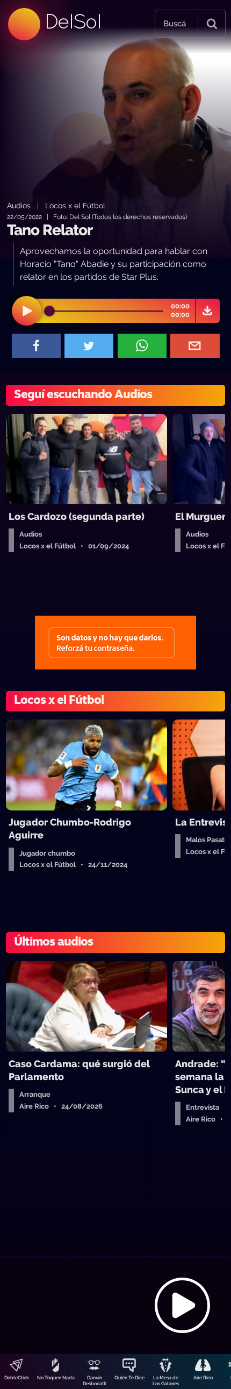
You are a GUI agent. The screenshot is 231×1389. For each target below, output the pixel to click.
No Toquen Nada (56, 1377)
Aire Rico (203, 1377)
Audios (19, 205)
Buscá (174, 24)
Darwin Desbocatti (94, 1380)
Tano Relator (49, 230)
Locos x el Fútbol (75, 205)
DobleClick (16, 1377)
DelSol (72, 21)
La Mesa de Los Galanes (166, 1380)
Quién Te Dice (129, 1377)
